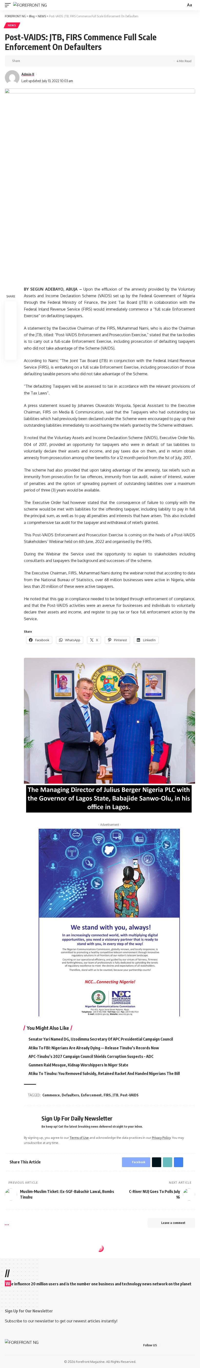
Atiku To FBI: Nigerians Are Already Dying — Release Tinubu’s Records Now (94, 1047)
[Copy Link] (40, 61)
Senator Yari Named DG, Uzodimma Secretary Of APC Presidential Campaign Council (101, 1039)
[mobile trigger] (9, 5)
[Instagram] (181, 1345)
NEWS (12, 25)
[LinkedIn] (187, 1345)
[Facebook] (164, 1345)
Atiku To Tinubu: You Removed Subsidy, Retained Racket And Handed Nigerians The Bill (104, 1073)
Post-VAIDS (129, 1095)
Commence (51, 1095)
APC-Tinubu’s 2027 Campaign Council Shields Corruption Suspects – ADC (91, 1056)
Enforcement (91, 1095)
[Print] (47, 61)
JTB (115, 1095)
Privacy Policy (161, 1138)
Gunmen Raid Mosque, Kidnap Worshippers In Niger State (78, 1065)
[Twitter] (170, 1345)
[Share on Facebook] (25, 61)
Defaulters (70, 1095)
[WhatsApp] (193, 1345)
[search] (182, 5)
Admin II (27, 74)
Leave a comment (173, 1223)
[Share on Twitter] (32, 61)
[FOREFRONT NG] (30, 5)
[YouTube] (176, 1345)
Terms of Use (79, 1138)
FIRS (107, 1095)
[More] (55, 61)
